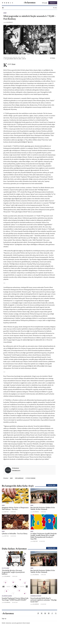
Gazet (28, 623)
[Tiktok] (10, 2)
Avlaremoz (9, 22)
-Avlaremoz (8, 623)
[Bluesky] (6, 2)
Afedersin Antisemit (35, 596)
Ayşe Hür (35, 541)
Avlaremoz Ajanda (7, 596)
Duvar (13, 64)
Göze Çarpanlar (19, 478)
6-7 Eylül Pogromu (30, 478)
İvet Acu (7, 511)
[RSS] (12, 2)
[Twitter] (4, 2)
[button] (4, 618)
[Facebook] (2, 2)
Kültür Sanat (5, 568)
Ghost (23, 623)
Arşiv (5, 13)
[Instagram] (8, 2)
